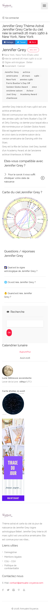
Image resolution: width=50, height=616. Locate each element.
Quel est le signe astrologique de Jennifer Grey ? (21, 269)
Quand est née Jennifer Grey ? (18, 295)
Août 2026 (25, 358)
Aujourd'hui (25, 352)
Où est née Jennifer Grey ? (20, 282)
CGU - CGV (10, 561)
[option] (25, 217)
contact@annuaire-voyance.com (26, 583)
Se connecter (12, 18)
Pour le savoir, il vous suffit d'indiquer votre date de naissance (19, 178)
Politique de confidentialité (11, 567)
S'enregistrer (10, 552)
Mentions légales (13, 557)
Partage (9, 42)
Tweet (22, 42)
